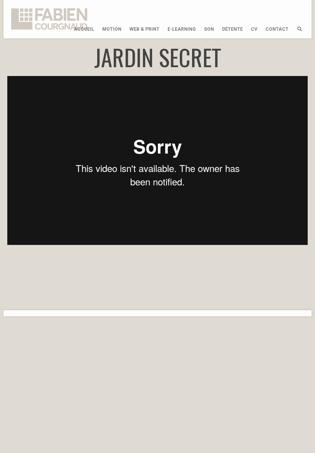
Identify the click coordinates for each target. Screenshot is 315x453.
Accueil (84, 29)
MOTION (111, 29)
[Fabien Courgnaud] (49, 19)
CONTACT (276, 29)
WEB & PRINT (144, 29)
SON (209, 29)
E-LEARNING (181, 29)
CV (254, 29)
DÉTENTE (232, 29)
